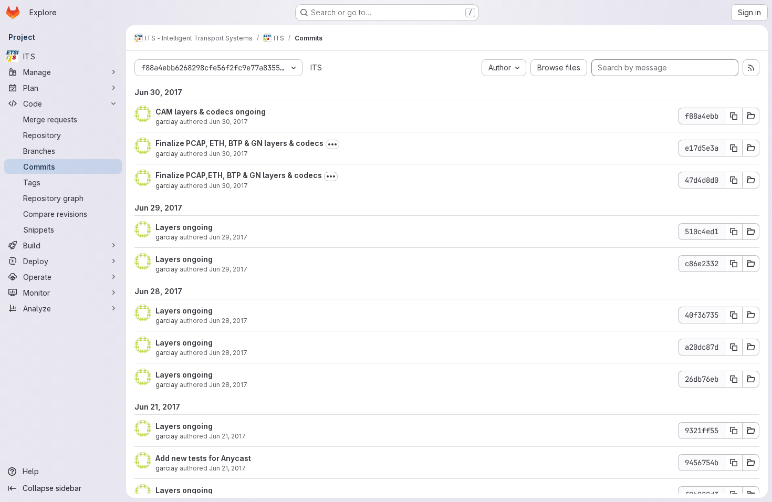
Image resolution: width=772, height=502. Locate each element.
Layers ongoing (184, 227)
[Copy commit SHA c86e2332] (733, 263)
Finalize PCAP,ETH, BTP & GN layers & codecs (238, 175)
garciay (166, 121)
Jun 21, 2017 (227, 436)
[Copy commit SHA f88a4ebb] (733, 116)
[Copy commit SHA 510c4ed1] (733, 231)
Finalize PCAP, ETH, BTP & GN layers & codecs (239, 143)
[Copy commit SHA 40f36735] (733, 315)
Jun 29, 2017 (228, 237)
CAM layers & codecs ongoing (210, 111)
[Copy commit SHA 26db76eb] (733, 379)
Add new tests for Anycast (203, 458)
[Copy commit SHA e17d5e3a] (733, 148)
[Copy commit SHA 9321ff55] (733, 430)
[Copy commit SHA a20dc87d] (733, 347)
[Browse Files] (751, 116)
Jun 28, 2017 (228, 321)
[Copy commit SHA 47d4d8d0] (733, 180)
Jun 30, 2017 (228, 121)
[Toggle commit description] (332, 144)
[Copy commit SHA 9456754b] (733, 462)
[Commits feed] (751, 67)
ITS (316, 67)
